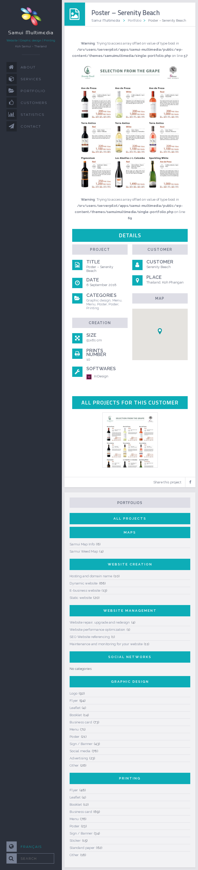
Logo (73, 693)
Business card (81, 722)
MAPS (130, 532)
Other (74, 765)
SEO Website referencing (90, 637)
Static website (81, 598)
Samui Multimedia (106, 20)
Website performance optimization (97, 630)
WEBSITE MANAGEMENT (130, 610)
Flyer (74, 701)
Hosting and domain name (91, 576)
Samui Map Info (82, 544)
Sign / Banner (81, 744)
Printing (92, 308)
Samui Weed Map (84, 551)
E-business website (85, 590)
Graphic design (98, 300)
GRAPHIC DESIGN (130, 681)
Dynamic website (84, 583)
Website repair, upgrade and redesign (100, 622)
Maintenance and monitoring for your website (106, 644)
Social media (80, 751)
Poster (102, 304)
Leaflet (75, 708)
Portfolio (134, 20)
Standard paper (82, 848)
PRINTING (130, 778)
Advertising (79, 758)
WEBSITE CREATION (130, 564)
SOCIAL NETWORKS (130, 657)
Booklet (76, 715)
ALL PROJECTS (129, 518)
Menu (116, 300)
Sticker (75, 840)
